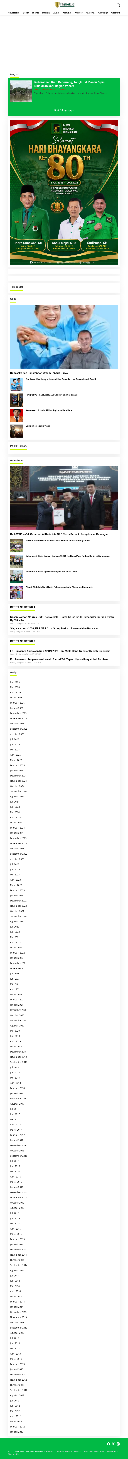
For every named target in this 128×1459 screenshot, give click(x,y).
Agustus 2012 (17, 1395)
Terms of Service (64, 1451)
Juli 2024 (14, 801)
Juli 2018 (14, 1067)
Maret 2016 (16, 1181)
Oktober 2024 (17, 786)
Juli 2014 (14, 1275)
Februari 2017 (17, 1134)
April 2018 (15, 1082)
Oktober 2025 (17, 723)
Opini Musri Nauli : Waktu (38, 426)
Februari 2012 (17, 1426)
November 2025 (18, 718)
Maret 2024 (16, 822)
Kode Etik (111, 1451)
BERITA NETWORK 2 (22, 641)
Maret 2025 (16, 760)
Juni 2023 (15, 869)
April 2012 (15, 1416)
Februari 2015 (17, 1239)
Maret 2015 (16, 1233)
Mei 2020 (15, 1030)
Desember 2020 (18, 1009)
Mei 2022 (15, 937)
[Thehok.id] (64, 4)
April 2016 (15, 1176)
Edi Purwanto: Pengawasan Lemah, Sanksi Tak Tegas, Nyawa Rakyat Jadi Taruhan (59, 659)
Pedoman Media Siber (94, 1451)
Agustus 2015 (17, 1207)
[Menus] (10, 5)
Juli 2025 (14, 739)
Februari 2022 (17, 952)
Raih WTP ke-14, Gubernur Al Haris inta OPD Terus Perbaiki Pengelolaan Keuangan (59, 534)
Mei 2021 (15, 983)
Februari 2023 (17, 890)
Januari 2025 (16, 770)
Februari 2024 (17, 827)
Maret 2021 (16, 994)
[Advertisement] (64, 42)
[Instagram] (118, 1444)
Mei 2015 (15, 1223)
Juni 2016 (15, 1166)
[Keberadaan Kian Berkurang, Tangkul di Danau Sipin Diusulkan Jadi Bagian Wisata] (106, 93)
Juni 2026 (15, 681)
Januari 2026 (16, 708)
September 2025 (18, 728)
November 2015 (18, 1197)
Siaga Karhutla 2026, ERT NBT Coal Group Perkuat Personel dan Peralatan (54, 628)
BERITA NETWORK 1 (22, 607)
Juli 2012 (14, 1400)
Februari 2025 (17, 765)
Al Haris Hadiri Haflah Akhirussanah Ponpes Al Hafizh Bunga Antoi (58, 540)
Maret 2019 (16, 1046)
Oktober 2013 (17, 1322)
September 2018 (18, 1061)
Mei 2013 (15, 1348)
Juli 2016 (14, 1160)
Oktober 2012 (17, 1384)
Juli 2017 (14, 1108)
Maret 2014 (16, 1296)
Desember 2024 (18, 775)
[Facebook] (108, 1444)
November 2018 (18, 1056)
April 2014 (15, 1291)
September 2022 (18, 916)
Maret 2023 (16, 885)
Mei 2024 (15, 812)
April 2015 (15, 1228)
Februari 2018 (17, 1088)
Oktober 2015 (17, 1202)
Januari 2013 (16, 1369)
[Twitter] (113, 1444)
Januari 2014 (16, 1306)
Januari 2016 (16, 1186)
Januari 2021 (16, 1004)
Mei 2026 (15, 687)
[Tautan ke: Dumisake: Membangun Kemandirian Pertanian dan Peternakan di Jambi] (16, 384)
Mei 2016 (15, 1171)
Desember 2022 (18, 900)
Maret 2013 (16, 1358)
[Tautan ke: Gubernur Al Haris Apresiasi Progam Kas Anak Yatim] (16, 576)
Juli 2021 (14, 973)
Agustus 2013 (17, 1332)
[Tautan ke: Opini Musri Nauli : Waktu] (16, 430)
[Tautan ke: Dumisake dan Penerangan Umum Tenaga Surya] (64, 337)
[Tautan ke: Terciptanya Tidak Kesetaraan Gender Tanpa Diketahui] (16, 399)
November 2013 (18, 1317)
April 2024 (15, 817)
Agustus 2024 (17, 796)
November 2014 (18, 1254)
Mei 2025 (15, 749)
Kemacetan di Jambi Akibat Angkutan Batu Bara (49, 410)
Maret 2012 (16, 1421)
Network (78, 1451)
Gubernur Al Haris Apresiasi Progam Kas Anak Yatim (51, 571)
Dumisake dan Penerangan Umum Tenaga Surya (39, 373)
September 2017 (18, 1098)
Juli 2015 (14, 1213)
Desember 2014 (18, 1249)
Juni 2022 (15, 931)
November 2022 (18, 905)
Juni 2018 (15, 1072)
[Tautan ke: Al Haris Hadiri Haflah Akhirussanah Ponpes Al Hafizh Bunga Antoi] (16, 545)
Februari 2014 (17, 1301)
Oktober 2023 (17, 848)
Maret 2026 (16, 697)
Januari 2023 (16, 895)
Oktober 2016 (17, 1150)
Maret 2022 (16, 947)
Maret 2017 (16, 1129)
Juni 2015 (15, 1218)
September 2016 (18, 1155)
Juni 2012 (15, 1405)
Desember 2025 (18, 713)
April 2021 (15, 989)
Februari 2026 (17, 702)
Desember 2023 (18, 838)
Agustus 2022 (17, 921)
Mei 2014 (15, 1285)
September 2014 (18, 1265)
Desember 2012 (18, 1374)
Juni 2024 (15, 806)
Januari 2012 (16, 1431)
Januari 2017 (16, 1140)
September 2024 (18, 791)
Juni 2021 (15, 978)
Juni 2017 (15, 1114)
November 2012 (18, 1379)
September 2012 (18, 1390)
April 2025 (15, 754)
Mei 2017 (15, 1119)
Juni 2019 (15, 1035)
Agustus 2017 (17, 1103)
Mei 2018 (15, 1077)
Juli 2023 (14, 864)
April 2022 (15, 942)
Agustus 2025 (17, 734)
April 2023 (15, 879)
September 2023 (18, 853)
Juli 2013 (14, 1338)
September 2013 (18, 1327)
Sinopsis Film (14, 1454)
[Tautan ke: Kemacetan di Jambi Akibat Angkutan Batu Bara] (16, 415)
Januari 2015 (16, 1244)
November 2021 (18, 968)
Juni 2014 (15, 1280)
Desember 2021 (18, 963)
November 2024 (18, 780)
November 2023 (18, 843)
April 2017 (15, 1124)
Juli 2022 (14, 926)
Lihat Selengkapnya (64, 110)
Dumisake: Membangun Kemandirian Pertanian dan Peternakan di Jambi (61, 379)
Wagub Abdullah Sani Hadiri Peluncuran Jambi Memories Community (59, 587)
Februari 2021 (17, 999)
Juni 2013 (15, 1343)
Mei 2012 (15, 1410)
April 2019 (15, 1041)
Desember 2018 (18, 1051)
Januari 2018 (16, 1093)
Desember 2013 (18, 1311)
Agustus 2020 (17, 1025)
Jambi (36, 90)
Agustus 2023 (17, 859)
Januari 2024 (16, 832)
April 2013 (15, 1353)
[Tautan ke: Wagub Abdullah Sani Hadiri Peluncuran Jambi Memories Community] (16, 592)
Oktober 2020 (17, 1015)
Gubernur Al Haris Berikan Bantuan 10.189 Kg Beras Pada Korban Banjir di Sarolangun (68, 556)
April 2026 (15, 692)
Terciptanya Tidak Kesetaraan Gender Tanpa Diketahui (52, 395)
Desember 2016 (18, 1145)
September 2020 (18, 1020)
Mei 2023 (15, 874)
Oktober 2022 (17, 911)
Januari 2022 (16, 957)
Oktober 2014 (17, 1259)
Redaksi (50, 1451)
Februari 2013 (17, 1364)
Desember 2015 (18, 1192)
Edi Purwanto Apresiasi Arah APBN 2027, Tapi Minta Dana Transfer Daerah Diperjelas (60, 651)
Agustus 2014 (17, 1270)
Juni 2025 (15, 744)
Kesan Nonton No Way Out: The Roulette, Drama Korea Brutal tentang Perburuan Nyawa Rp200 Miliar (62, 619)
